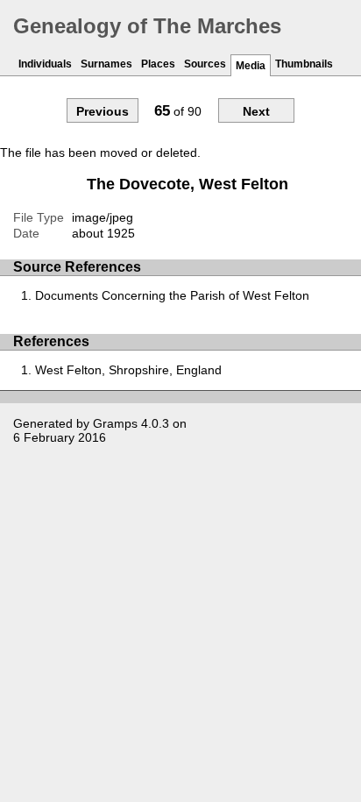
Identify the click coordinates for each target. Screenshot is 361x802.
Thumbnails (304, 64)
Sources (205, 64)
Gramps (115, 423)
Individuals (45, 64)
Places (158, 64)
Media (250, 66)
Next (256, 111)
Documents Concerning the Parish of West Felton (172, 295)
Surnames (106, 64)
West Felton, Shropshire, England (128, 370)
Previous (102, 111)
